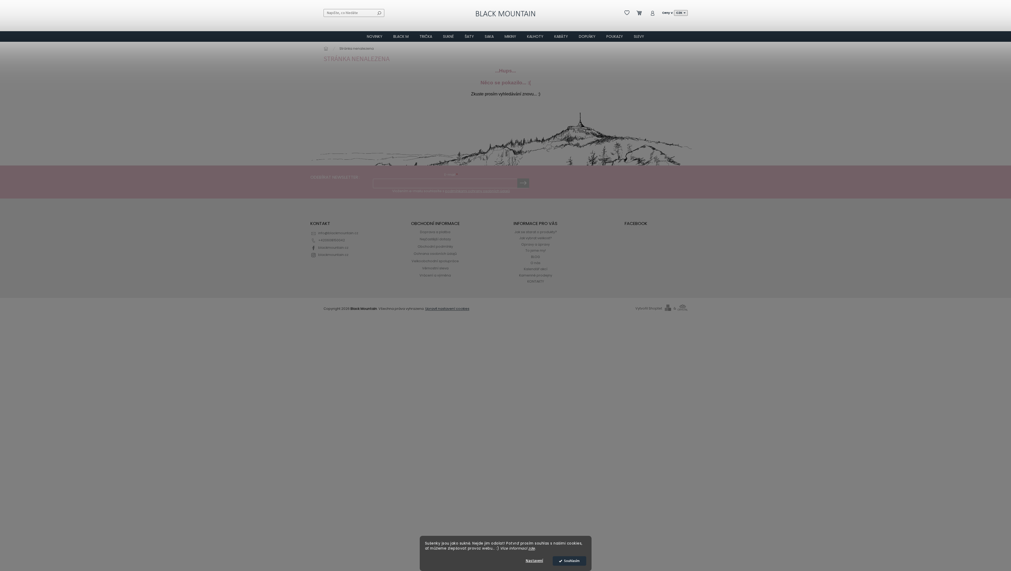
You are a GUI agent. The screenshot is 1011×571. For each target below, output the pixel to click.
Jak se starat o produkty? (535, 232)
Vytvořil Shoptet (648, 308)
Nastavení (534, 561)
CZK (679, 13)
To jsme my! (535, 250)
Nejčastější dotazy (435, 239)
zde (531, 548)
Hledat (379, 13)
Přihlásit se (523, 183)
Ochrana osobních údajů (435, 253)
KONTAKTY (535, 281)
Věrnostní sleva (435, 268)
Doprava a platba (435, 232)
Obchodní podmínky (435, 246)
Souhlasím (572, 560)
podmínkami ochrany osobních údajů (477, 191)
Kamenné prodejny (535, 275)
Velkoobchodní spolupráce (435, 261)
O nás (535, 263)
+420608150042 (331, 240)
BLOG (535, 257)
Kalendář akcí (535, 269)
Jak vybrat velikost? (535, 238)
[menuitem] (375, 36)
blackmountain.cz (333, 247)
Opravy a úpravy (535, 244)
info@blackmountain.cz (338, 233)
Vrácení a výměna (435, 275)
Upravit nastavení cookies (447, 308)
